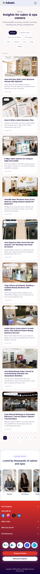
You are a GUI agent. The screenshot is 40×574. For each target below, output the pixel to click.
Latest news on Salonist (14, 37)
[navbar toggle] (35, 3)
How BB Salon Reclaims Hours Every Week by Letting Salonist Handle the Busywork (19, 201)
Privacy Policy (20, 571)
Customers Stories (24, 32)
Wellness (20, 46)
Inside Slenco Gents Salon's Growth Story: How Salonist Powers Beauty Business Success (19, 330)
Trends (31, 42)
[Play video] (21, 482)
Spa (24, 42)
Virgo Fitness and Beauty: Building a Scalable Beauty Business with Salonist (19, 287)
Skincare (16, 42)
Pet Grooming (29, 37)
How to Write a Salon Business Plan (19, 120)
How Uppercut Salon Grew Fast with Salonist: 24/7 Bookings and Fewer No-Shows (19, 244)
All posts (12, 32)
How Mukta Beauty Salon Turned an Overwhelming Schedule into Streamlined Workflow (18, 373)
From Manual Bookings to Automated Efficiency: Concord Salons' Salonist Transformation (19, 416)
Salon (8, 42)
